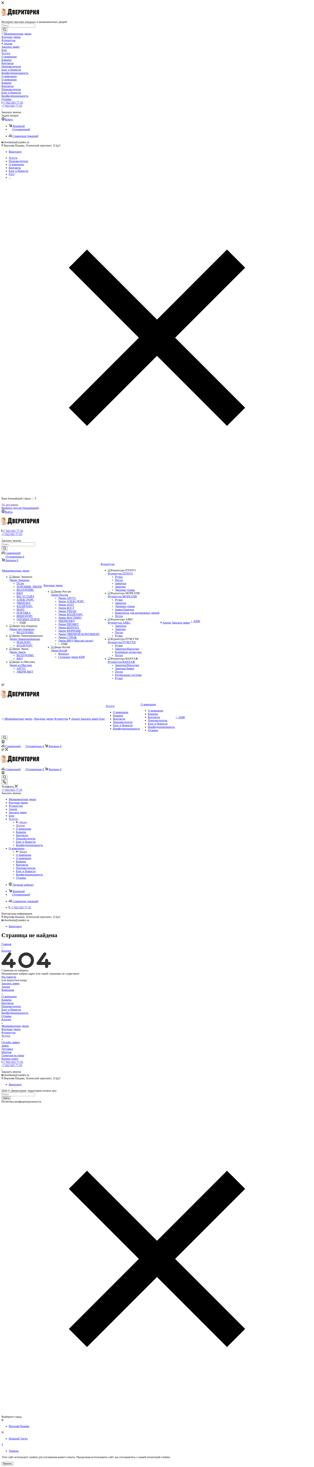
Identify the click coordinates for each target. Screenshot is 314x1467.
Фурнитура (8, 1032)
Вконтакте (15, 151)
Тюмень (14, 1450)
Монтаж (6, 1052)
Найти (6, 1098)
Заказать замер (10, 983)
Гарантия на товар (12, 1055)
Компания (7, 990)
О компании (23, 854)
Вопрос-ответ (9, 1058)
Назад (23, 822)
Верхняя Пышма (19, 1426)
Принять (7, 1463)
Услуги (20, 825)
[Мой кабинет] (3, 742)
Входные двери (11, 1029)
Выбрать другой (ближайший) (20, 507)
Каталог (6, 1019)
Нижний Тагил (18, 1438)
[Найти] (4, 29)
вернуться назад (17, 980)
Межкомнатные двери (15, 1025)
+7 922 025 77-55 (12, 102)
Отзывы (6, 1016)
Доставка (7, 1048)
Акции (5, 986)
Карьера (6, 999)
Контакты (7, 1003)
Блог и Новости (11, 1009)
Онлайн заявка (10, 1042)
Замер (5, 1045)
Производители (11, 1006)
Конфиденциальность (14, 1012)
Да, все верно (9, 504)
